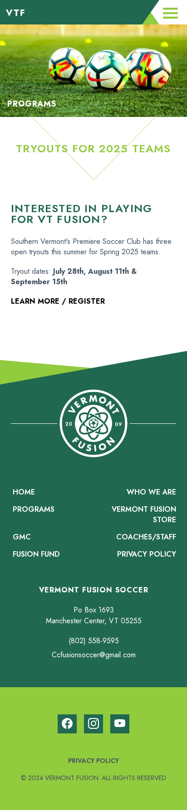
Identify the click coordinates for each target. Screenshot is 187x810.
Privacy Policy (146, 554)
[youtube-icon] (119, 723)
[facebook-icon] (67, 723)
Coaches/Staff (146, 537)
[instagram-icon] (93, 723)
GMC (22, 537)
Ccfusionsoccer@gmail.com (94, 655)
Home (24, 492)
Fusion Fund (36, 554)
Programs (33, 509)
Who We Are (151, 492)
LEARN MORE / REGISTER (58, 301)
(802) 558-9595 (94, 640)
